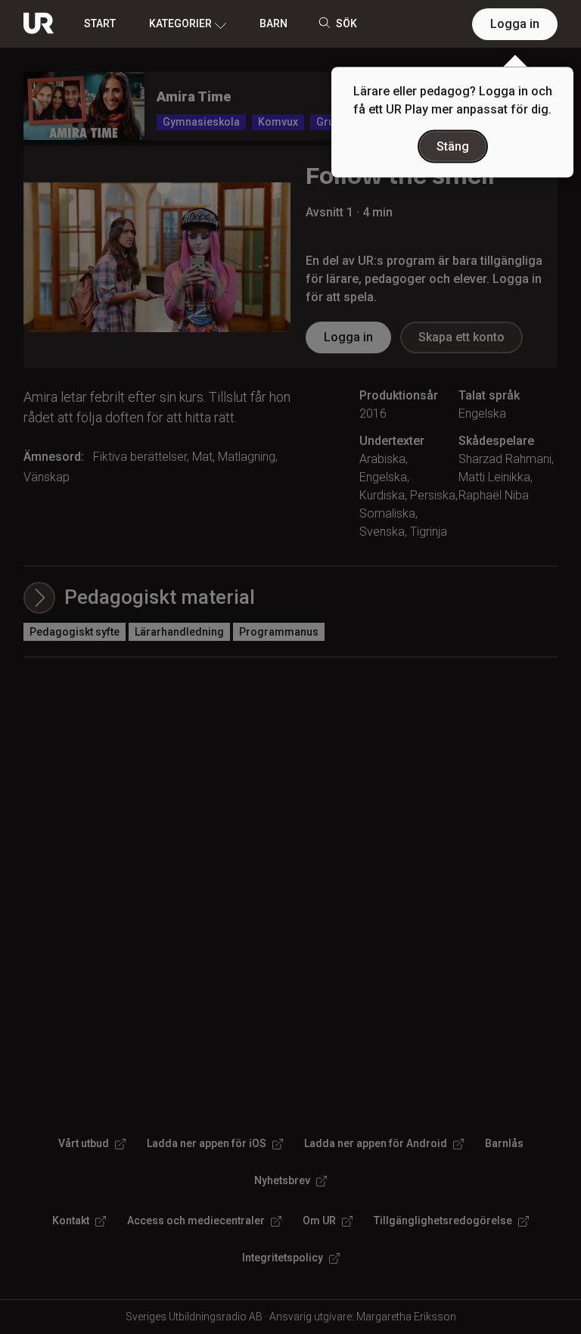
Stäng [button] (453, 146)
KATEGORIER (180, 23)
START (100, 23)
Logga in (514, 24)
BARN (273, 23)
